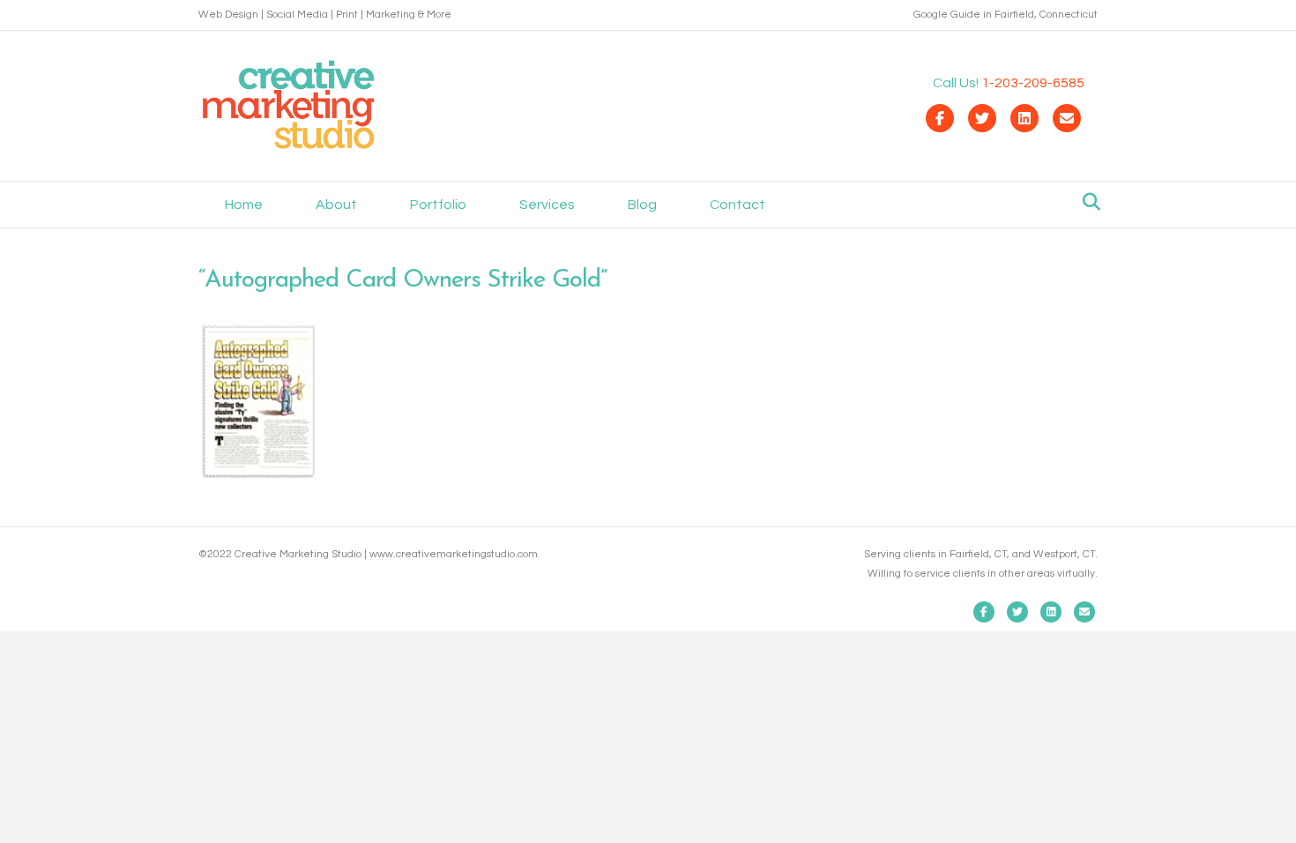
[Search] (1087, 202)
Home (244, 205)
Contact (737, 205)
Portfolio (438, 205)
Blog (642, 205)
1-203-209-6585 (1032, 83)
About (336, 205)
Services (547, 205)
